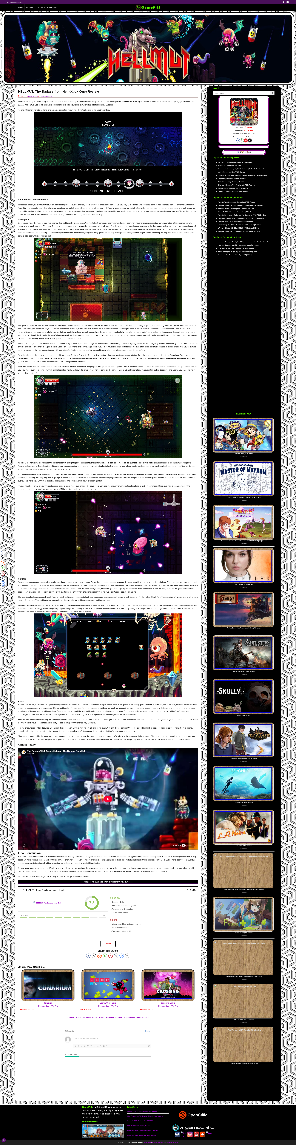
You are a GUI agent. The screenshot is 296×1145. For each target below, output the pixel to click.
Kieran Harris (46, 96)
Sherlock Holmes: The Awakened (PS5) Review (142, 1130)
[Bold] (75, 1046)
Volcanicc (248, 127)
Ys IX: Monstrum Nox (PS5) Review (138, 1126)
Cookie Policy (172, 1142)
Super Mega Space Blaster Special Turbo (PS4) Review (244, 976)
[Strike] (84, 1046)
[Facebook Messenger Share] (121, 956)
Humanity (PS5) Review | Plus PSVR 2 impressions (143, 1121)
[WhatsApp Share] (105, 956)
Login (148, 1031)
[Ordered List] (88, 1046)
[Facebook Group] (177, 1134)
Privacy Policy (158, 1142)
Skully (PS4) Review (243, 715)
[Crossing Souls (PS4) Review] (168, 985)
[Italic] (78, 1046)
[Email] (209, 1134)
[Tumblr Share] (116, 956)
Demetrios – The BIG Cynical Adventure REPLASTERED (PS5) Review (244, 541)
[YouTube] (196, 1134)
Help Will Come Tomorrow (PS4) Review (244, 759)
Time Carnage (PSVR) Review (244, 1020)
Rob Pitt (147, 1142)
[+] (107, 1046)
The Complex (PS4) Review (244, 584)
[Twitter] (183, 1134)
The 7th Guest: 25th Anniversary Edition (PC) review (244, 628)
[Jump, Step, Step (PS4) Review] (108, 985)
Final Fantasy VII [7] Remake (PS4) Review (244, 1063)
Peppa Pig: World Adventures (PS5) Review (141, 1135)
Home (20, 7)
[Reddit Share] (99, 956)
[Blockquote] (94, 1046)
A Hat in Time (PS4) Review (244, 454)
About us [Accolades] (48, 7)
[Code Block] (97, 1046)
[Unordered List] (91, 1046)
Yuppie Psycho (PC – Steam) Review (83, 1017)
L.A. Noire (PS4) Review (244, 846)
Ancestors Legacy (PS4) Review (243, 671)
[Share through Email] (127, 956)
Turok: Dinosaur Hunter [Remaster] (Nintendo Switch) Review (244, 889)
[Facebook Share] (88, 956)
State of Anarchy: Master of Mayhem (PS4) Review (244, 497)
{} (104, 1046)
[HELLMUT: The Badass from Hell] (47, 903)
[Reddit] (202, 1134)
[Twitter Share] (94, 956)
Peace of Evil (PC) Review (243, 933)
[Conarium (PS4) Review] (48, 985)
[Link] (101, 1046)
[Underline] (81, 1046)
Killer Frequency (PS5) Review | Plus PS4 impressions (145, 1116)
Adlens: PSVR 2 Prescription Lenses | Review (142, 1111)
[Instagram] (190, 1134)
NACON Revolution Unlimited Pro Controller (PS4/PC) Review (123, 1017)
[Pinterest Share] (110, 956)
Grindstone (248, 130)
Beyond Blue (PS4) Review (244, 802)
